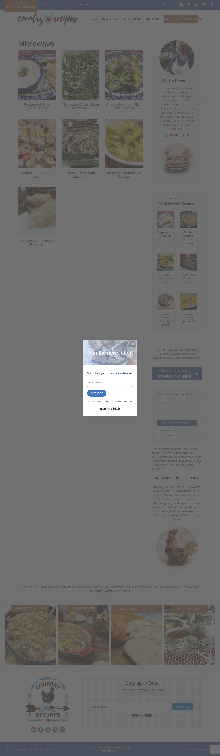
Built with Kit (110, 409)
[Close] (133, 344)
